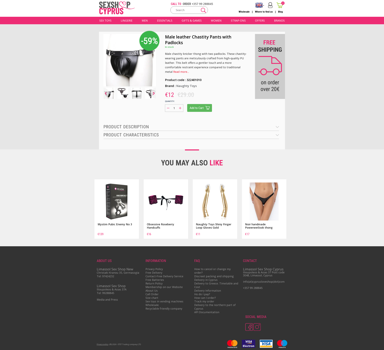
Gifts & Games (192, 20)
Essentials (164, 20)
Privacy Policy (154, 269)
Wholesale (244, 11)
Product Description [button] (126, 126)
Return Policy (154, 283)
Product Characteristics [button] (131, 134)
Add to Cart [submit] (197, 108)
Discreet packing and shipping (214, 276)
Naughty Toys (186, 86)
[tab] (191, 127)
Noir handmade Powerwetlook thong (259, 225)
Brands (279, 20)
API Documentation (206, 312)
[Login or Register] (270, 5)
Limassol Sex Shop (111, 286)
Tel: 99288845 (105, 293)
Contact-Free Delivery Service (164, 276)
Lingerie (126, 20)
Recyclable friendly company (164, 308)
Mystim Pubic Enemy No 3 (115, 224)
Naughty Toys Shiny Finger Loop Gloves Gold (213, 225)
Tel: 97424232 (105, 276)
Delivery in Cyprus (206, 280)
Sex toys (105, 20)
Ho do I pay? (202, 294)
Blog (280, 11)
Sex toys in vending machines (164, 301)
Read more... (181, 72)
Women (216, 20)
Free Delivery (154, 272)
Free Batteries (155, 280)
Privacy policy (102, 344)
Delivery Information (207, 290)
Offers (260, 20)
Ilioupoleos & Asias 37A (111, 289)
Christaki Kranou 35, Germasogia (118, 272)
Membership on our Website (164, 287)
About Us (152, 290)
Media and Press (107, 299)
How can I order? (205, 298)
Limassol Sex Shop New (115, 269)
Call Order (152, 294)
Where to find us (264, 11)
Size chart (152, 298)
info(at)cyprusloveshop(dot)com (264, 281)
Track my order (204, 301)
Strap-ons (238, 20)
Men (145, 20)
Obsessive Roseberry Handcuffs (160, 225)
